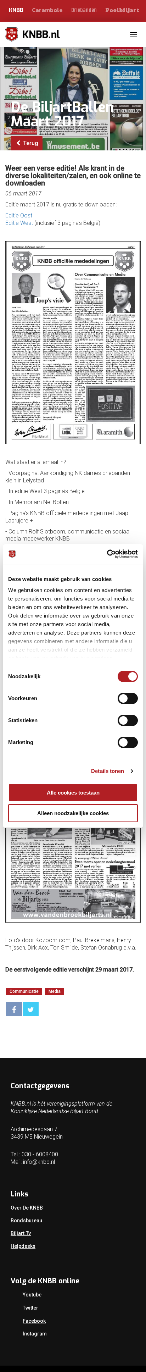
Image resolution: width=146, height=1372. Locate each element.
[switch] (128, 698)
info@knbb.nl (39, 1161)
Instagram (35, 1334)
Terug (30, 143)
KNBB (16, 10)
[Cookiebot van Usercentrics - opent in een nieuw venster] (107, 554)
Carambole (47, 10)
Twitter (30, 1308)
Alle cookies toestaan (73, 793)
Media (55, 991)
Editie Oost (18, 215)
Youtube (32, 1295)
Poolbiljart (122, 10)
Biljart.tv (21, 1233)
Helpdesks (23, 1246)
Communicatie (24, 991)
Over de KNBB (27, 1208)
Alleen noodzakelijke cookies (73, 813)
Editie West (19, 223)
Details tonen (107, 771)
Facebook (34, 1321)
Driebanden (84, 10)
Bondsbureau (26, 1220)
